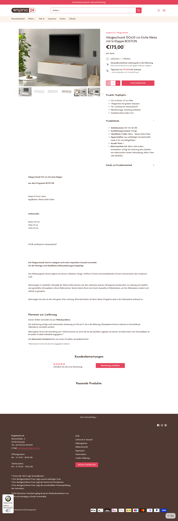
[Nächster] (96, 58)
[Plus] (118, 83)
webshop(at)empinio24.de (28, 448)
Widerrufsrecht (81, 447)
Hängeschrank (122, 32)
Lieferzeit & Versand (83, 439)
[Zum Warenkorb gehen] (164, 10)
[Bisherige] (22, 58)
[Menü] (12, 495)
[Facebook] (158, 425)
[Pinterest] (166, 425)
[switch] (8, 510)
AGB (77, 436)
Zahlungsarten (81, 443)
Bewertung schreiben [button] (110, 365)
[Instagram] (162, 425)
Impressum (80, 450)
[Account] (158, 10)
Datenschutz (80, 454)
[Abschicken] (138, 10)
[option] (59, 57)
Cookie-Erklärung (82, 458)
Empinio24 (110, 32)
